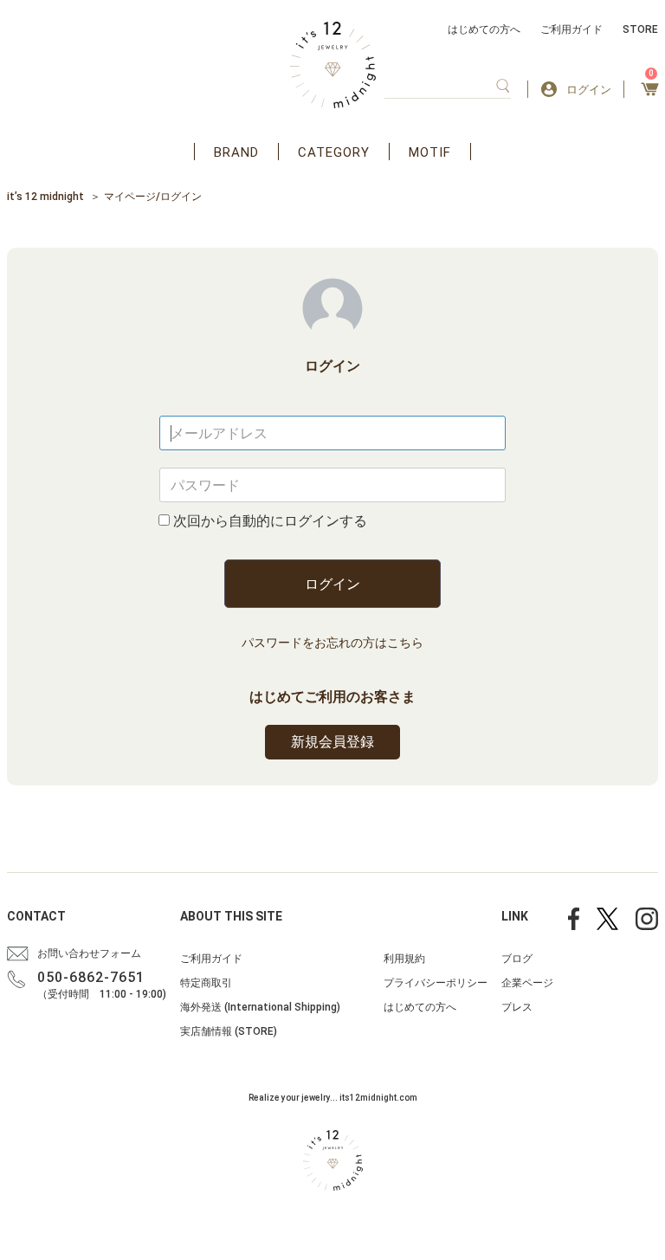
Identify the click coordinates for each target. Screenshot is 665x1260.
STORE (640, 29)
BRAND (236, 152)
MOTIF (430, 152)
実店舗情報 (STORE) (228, 1031)
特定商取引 (206, 983)
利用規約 (404, 959)
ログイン (332, 584)
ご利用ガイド (571, 29)
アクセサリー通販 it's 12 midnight (333, 65)
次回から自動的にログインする (270, 521)
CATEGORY (334, 152)
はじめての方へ (484, 29)
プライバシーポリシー (435, 983)
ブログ (517, 959)
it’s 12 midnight (45, 197)
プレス (517, 1007)
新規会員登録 (332, 741)
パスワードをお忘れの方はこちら (332, 642)
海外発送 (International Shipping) (260, 1007)
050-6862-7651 (91, 977)
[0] (650, 94)
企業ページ (527, 983)
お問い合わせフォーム (89, 953)
